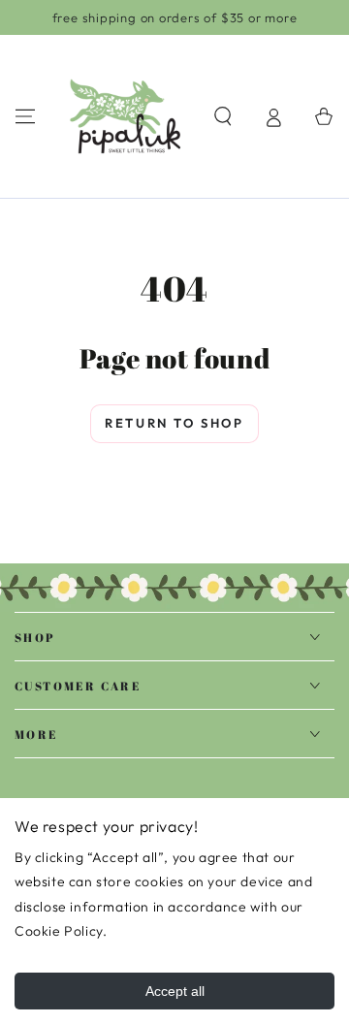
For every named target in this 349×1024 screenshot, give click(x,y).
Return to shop (174, 423)
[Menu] (25, 116)
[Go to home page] (125, 116)
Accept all (175, 991)
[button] (223, 116)
